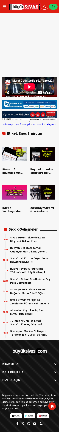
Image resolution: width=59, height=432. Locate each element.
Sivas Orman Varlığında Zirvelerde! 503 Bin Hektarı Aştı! (29, 301)
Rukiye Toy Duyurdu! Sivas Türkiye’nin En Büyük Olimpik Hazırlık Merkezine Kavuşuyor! (28, 270)
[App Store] (16, 415)
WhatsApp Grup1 (12, 124)
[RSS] (41, 423)
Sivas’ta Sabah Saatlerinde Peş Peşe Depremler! (30, 281)
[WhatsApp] (53, 7)
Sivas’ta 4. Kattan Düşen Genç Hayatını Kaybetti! (29, 260)
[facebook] (17, 423)
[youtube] (34, 423)
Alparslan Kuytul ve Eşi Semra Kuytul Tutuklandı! (28, 312)
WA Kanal (38, 124)
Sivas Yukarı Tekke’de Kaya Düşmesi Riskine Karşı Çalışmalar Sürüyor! (27, 239)
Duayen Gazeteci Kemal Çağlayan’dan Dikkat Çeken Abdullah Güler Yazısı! (27, 249)
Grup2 (26, 124)
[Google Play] (29, 415)
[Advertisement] (29, 45)
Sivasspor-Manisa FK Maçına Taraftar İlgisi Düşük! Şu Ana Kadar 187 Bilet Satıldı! (28, 333)
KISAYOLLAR (11, 364)
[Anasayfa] (52, 406)
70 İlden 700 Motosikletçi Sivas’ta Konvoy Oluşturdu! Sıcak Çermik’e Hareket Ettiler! (29, 322)
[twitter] (22, 423)
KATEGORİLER (12, 372)
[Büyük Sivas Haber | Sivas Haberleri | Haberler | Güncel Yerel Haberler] (24, 6)
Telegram (50, 124)
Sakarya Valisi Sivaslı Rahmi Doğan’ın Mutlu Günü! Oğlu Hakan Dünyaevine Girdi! (27, 291)
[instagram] (28, 423)
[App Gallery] (42, 415)
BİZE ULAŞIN (11, 380)
